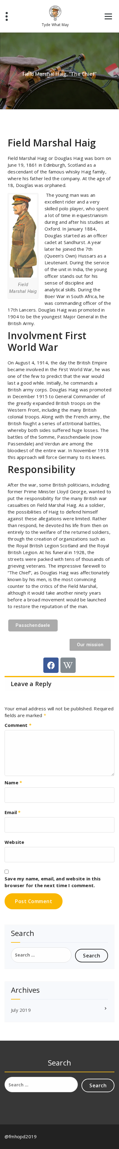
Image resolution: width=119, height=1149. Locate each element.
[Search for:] (41, 955)
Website (14, 842)
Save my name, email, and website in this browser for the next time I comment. (53, 881)
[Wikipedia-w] (68, 665)
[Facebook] (51, 665)
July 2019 (21, 1010)
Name (13, 782)
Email (12, 812)
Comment (18, 725)
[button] (33, 625)
